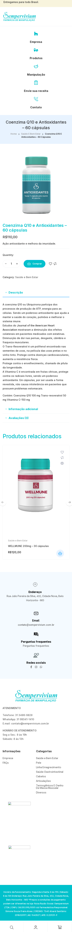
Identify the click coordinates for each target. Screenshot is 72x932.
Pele (38, 762)
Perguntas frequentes (36, 641)
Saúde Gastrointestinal (49, 771)
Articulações (43, 780)
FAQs (6, 762)
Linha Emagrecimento (48, 767)
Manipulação (36, 74)
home (13, 133)
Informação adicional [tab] (23, 409)
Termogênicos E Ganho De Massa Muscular (49, 786)
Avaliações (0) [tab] (19, 418)
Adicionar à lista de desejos (50, 264)
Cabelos (41, 776)
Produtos (36, 58)
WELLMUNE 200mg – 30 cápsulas (28, 545)
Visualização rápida (62, 463)
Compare (55, 264)
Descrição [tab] (16, 292)
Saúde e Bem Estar (31, 133)
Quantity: (8, 254)
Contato (36, 107)
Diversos (41, 792)
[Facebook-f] (31, 667)
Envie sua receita (36, 91)
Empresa (36, 42)
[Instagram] (36, 667)
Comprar (37, 263)
